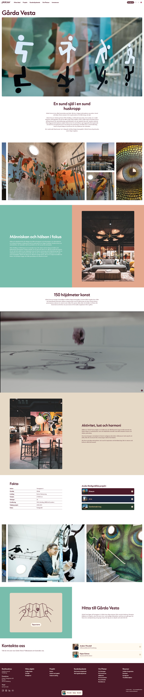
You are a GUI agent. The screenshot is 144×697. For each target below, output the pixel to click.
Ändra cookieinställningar (132, 691)
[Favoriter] (136, 2)
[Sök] (138, 2)
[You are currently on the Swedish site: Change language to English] (141, 2)
